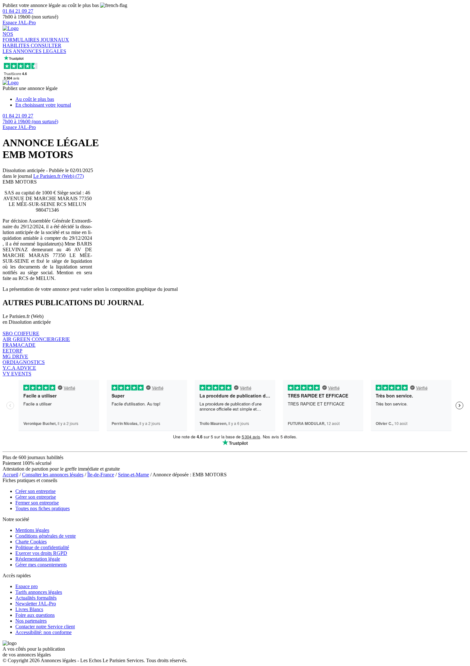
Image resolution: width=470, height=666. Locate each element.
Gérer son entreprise (35, 497)
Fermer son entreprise (37, 502)
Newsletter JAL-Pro (35, 603)
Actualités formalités (36, 598)
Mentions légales (32, 530)
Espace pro (26, 586)
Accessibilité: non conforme (43, 632)
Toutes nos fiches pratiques (42, 508)
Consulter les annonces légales (52, 474)
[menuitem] (241, 99)
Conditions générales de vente (45, 536)
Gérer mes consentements (41, 564)
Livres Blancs (29, 609)
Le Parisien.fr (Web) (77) (58, 176)
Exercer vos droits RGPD (41, 553)
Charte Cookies (31, 541)
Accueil (10, 474)
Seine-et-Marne (133, 474)
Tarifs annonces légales (38, 592)
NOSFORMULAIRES (22, 36)
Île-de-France (100, 474)
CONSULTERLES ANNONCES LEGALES (34, 48)
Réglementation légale (37, 559)
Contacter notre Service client (45, 626)
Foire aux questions (35, 615)
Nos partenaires (31, 621)
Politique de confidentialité (42, 547)
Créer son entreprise (35, 491)
